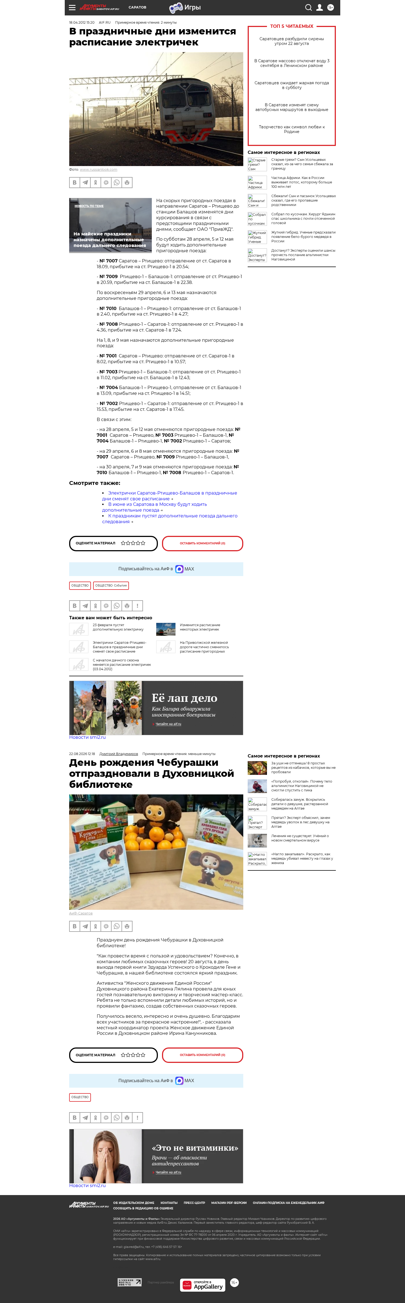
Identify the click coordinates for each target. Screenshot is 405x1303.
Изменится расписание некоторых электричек (200, 627)
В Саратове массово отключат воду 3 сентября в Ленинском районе (292, 63)
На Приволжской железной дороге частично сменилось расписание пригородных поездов (192, 649)
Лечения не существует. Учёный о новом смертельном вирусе (300, 838)
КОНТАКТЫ (169, 1203)
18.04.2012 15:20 (81, 22)
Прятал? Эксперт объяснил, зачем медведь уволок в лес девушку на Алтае (300, 822)
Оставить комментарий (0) (202, 543)
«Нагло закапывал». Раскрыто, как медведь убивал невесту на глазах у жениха (302, 858)
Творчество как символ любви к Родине (292, 129)
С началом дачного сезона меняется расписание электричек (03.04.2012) (122, 664)
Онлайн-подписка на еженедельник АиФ (289, 1203)
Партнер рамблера (161, 1282)
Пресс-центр (194, 1203)
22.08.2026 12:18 (82, 754)
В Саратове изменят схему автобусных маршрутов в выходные (291, 107)
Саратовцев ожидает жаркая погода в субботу (292, 85)
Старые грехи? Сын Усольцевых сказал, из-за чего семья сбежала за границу (302, 164)
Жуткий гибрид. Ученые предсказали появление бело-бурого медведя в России (303, 236)
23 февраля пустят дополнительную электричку (118, 627)
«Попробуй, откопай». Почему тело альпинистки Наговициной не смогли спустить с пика (301, 785)
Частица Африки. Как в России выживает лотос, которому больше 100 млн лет (301, 182)
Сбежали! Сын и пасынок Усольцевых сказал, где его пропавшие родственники (303, 200)
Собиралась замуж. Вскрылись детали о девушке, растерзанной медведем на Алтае (299, 803)
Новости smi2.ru (87, 737)
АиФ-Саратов (81, 913)
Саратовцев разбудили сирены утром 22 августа (292, 41)
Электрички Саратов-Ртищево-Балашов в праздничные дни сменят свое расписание (120, 646)
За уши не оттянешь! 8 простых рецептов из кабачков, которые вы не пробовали (303, 767)
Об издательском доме (133, 1203)
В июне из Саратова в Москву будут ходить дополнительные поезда (154, 507)
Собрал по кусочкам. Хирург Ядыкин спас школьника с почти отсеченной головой (303, 218)
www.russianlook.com (98, 169)
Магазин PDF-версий (229, 1203)
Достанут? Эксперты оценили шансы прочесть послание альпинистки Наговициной (303, 254)
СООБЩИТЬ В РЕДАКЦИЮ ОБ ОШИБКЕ (143, 1208)
